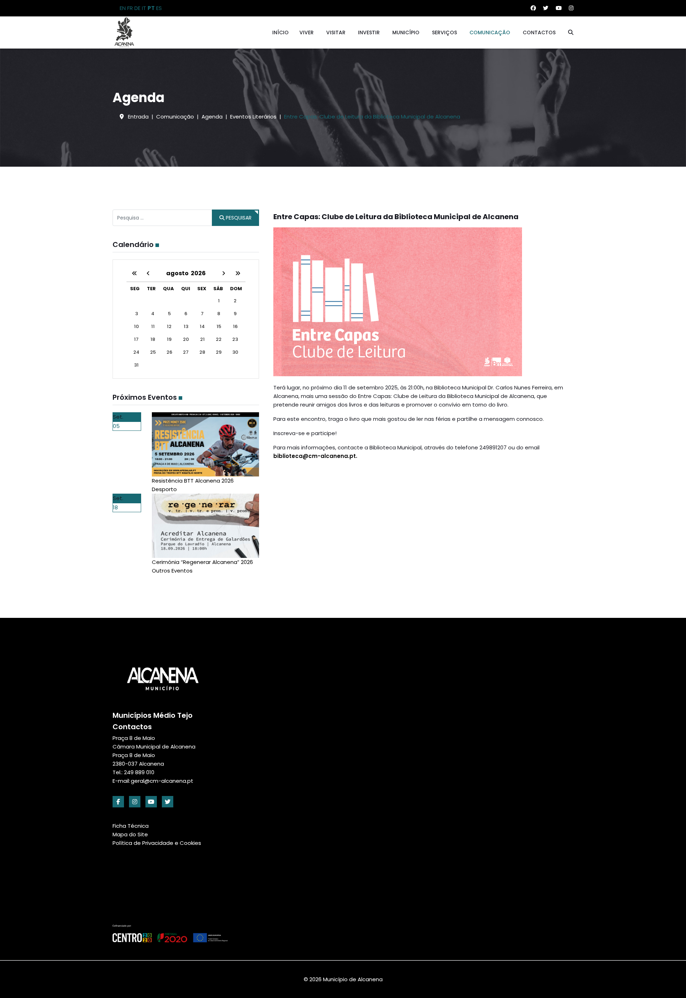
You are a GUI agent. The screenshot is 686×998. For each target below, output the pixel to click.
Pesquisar (238, 217)
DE (137, 8)
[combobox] (162, 218)
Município (405, 32)
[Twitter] (545, 8)
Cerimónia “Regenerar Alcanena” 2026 (202, 562)
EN (123, 8)
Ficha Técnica (131, 826)
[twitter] (167, 801)
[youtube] (151, 801)
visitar (336, 32)
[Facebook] (533, 8)
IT (144, 8)
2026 (198, 273)
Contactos (539, 32)
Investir (369, 32)
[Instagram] (571, 8)
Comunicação (489, 32)
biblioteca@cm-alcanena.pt (314, 456)
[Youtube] (559, 8)
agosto (178, 273)
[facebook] (118, 801)
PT (151, 8)
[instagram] (134, 801)
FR (130, 8)
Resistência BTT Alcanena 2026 (193, 480)
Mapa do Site (130, 834)
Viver (306, 32)
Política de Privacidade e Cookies (157, 843)
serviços (444, 32)
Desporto (164, 489)
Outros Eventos (172, 570)
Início (280, 32)
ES (159, 8)
